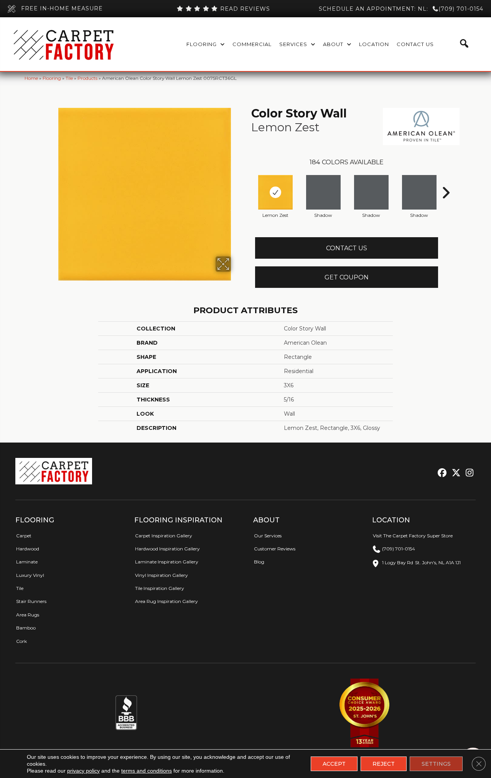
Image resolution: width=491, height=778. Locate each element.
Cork (21, 641)
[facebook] (441, 473)
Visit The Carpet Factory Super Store (413, 535)
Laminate (27, 562)
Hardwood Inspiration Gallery (167, 549)
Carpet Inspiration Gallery (163, 535)
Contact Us (346, 248)
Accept (334, 763)
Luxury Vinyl (30, 575)
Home (31, 78)
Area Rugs (27, 615)
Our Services (268, 535)
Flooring (52, 78)
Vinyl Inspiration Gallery (161, 575)
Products (87, 78)
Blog (259, 562)
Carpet (23, 535)
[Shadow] (323, 192)
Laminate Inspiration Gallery (166, 562)
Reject (383, 763)
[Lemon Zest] (275, 192)
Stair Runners (31, 601)
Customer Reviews (274, 549)
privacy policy (83, 771)
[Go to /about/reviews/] (223, 9)
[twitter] (454, 473)
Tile (69, 78)
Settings (436, 763)
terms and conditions (146, 771)
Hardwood (27, 549)
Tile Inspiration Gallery (159, 588)
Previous (247, 181)
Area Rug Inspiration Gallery (166, 601)
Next (445, 181)
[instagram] (467, 473)
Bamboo (26, 628)
